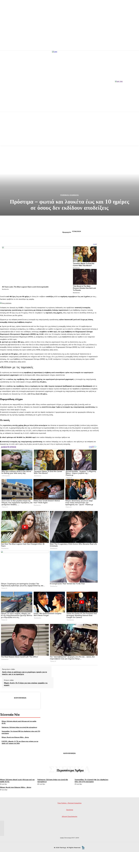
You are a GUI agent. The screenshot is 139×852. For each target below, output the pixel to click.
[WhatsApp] (27, 703)
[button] (49, 346)
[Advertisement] (69, 131)
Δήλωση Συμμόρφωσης (69, 816)
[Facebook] (5, 703)
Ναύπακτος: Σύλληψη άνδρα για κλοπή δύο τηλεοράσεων (19, 727)
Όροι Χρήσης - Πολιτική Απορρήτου (70, 803)
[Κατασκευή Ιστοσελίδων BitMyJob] (83, 847)
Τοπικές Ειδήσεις (69, 195)
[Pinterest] (20, 703)
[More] (34, 703)
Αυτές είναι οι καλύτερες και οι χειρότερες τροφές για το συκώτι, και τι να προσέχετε (24, 673)
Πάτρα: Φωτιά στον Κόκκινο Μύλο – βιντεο (15, 737)
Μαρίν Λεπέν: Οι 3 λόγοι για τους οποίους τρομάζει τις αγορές (26, 684)
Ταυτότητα (69, 810)
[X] (12, 703)
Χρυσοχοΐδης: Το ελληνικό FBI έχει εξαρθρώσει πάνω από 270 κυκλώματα (91, 781)
